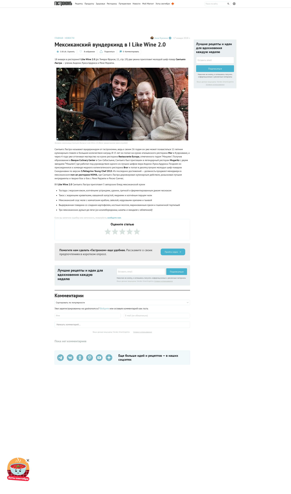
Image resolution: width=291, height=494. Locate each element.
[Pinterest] (89, 357)
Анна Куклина (161, 38)
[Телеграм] (60, 357)
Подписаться (177, 271)
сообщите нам (114, 217)
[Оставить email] (141, 271)
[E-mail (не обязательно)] (157, 315)
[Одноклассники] (80, 357)
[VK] (70, 357)
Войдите (104, 308)
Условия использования (163, 281)
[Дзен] (109, 357)
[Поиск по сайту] (217, 3)
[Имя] (88, 315)
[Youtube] (99, 357)
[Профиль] (234, 4)
